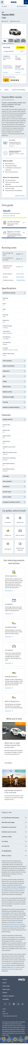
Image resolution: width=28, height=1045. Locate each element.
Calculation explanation (10, 215)
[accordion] (14, 817)
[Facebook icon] (5, 1004)
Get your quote (20, 273)
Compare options (20, 280)
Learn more (8, 590)
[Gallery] (14, 31)
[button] (2, 2)
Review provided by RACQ (8, 99)
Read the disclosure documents (14, 924)
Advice (6, 89)
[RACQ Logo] (22, 979)
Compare (21, 47)
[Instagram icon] (18, 1004)
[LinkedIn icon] (22, 1004)
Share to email (16, 21)
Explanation (5, 72)
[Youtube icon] (13, 1004)
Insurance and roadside (18, 89)
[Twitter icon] (9, 1004)
